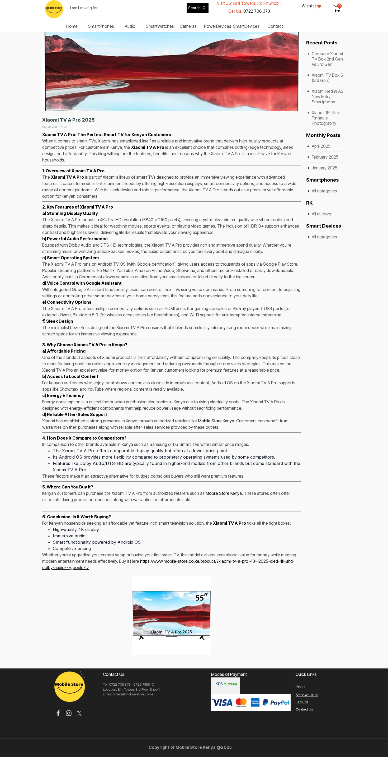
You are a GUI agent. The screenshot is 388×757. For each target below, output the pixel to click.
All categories (324, 190)
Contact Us (304, 709)
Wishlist (309, 5)
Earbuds (302, 702)
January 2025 (324, 167)
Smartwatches (307, 695)
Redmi (300, 686)
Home (72, 26)
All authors (321, 213)
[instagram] (68, 713)
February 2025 (325, 157)
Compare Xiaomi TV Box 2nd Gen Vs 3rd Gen (327, 59)
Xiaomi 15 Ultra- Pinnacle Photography (326, 118)
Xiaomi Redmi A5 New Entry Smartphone (327, 96)
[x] (79, 713)
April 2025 (321, 146)
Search (194, 8)
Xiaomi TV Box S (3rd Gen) (327, 77)
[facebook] (58, 713)
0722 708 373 (256, 11)
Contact (275, 26)
